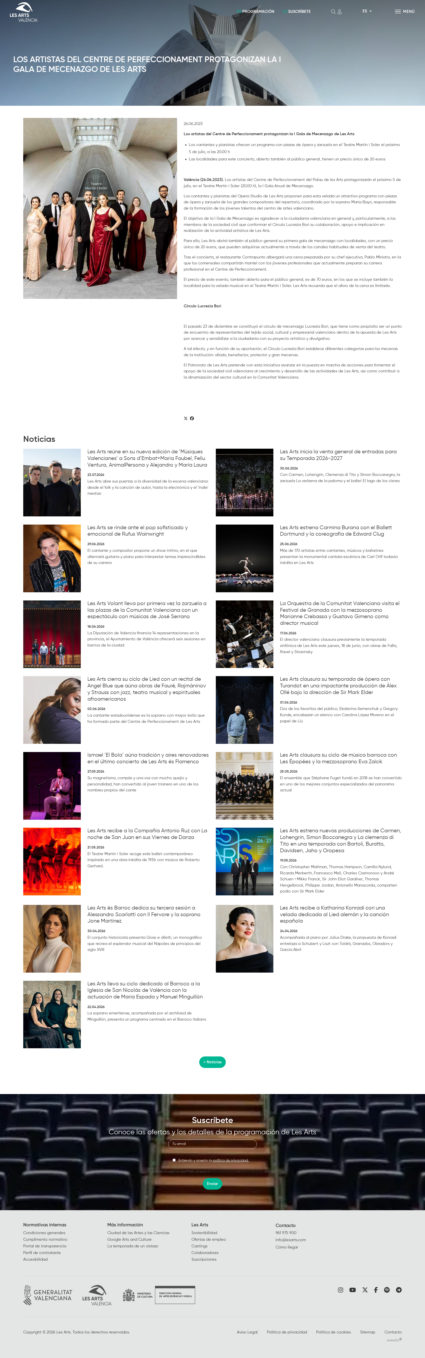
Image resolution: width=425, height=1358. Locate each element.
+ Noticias (212, 1062)
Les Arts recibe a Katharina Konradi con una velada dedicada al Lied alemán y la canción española (334, 914)
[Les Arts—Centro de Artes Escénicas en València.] (75, 12)
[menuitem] (65, 1242)
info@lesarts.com (291, 1240)
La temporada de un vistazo (132, 1246)
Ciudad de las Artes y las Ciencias (138, 1233)
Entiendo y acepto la (213, 1160)
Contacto (286, 1225)
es (365, 11)
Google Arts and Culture (129, 1240)
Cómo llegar (287, 1247)
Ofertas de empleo (208, 1240)
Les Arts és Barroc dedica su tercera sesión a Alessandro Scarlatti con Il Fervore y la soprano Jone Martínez (144, 914)
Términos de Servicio (252, 1171)
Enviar (212, 1184)
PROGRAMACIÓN (258, 12)
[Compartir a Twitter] (186, 418)
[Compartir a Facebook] (192, 418)
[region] (100, 208)
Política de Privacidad (223, 1171)
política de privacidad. (231, 1160)
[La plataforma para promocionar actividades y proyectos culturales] (394, 1339)
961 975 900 (286, 1233)
